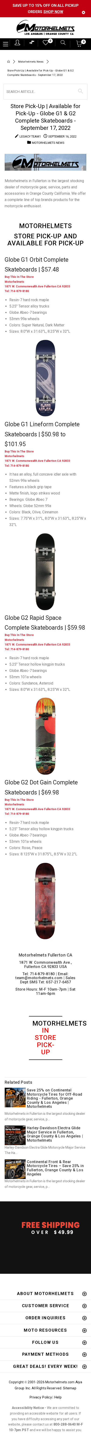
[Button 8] (80, 91)
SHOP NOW (53, 12)
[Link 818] (45, 378)
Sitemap (69, 1388)
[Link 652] (8, 62)
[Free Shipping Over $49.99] (46, 1227)
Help (58, 1397)
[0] (44, 44)
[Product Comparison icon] (32, 43)
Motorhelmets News (31, 61)
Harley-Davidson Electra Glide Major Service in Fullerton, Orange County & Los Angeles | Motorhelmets (55, 1134)
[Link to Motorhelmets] (45, 28)
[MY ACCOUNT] (17, 42)
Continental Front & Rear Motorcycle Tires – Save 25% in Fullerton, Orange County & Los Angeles (55, 1168)
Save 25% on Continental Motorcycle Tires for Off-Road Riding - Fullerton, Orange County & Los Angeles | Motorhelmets (54, 1098)
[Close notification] (83, 12)
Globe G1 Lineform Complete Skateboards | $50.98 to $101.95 (42, 434)
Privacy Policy (40, 1397)
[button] (79, 45)
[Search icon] (61, 43)
